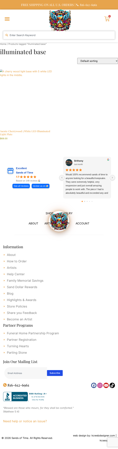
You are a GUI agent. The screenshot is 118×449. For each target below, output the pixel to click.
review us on (39, 186)
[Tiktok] (112, 385)
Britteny (78, 160)
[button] (7, 19)
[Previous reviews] (62, 177)
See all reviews (21, 186)
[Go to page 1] (84, 201)
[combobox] (59, 35)
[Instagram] (100, 385)
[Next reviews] (112, 177)
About (33, 223)
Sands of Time (24, 172)
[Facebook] (93, 385)
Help (65, 223)
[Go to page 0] (82, 201)
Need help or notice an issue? (25, 421)
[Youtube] (106, 385)
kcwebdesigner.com (103, 435)
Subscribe (55, 373)
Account (82, 223)
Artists (50, 223)
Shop (49, 213)
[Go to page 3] (89, 201)
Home (3, 44)
